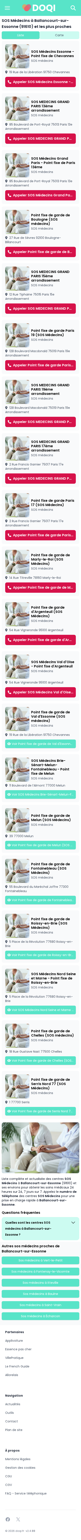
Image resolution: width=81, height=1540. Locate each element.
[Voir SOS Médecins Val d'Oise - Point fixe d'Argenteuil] (40, 676)
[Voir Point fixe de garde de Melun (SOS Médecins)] (40, 829)
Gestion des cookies (20, 1468)
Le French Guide (17, 1366)
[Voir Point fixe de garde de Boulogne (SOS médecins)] (40, 233)
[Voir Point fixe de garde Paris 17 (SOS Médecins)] (40, 517)
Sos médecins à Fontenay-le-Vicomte (40, 1271)
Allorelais (11, 1375)
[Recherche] (73, 8)
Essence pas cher (18, 1349)
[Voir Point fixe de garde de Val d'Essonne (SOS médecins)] (40, 727)
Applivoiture (14, 1340)
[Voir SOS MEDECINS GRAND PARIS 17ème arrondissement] (40, 460)
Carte (59, 35)
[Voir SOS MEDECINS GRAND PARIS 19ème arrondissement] (40, 403)
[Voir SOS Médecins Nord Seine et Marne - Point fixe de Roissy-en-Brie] (40, 991)
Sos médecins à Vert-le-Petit (41, 1260)
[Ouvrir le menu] (7, 8)
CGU (8, 1476)
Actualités (12, 1404)
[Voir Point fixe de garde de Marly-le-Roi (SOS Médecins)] (40, 571)
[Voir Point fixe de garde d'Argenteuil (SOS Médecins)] (40, 624)
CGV (8, 1485)
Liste (20, 35)
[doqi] (39, 8)
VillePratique (14, 1358)
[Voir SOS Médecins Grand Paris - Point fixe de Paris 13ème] (40, 177)
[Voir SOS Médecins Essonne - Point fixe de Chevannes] (40, 66)
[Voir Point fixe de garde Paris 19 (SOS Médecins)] (40, 347)
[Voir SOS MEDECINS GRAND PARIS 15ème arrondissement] (40, 290)
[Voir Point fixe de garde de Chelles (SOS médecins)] (40, 1044)
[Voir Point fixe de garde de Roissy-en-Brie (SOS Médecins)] (40, 936)
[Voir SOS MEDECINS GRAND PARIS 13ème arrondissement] (40, 120)
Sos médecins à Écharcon (40, 1316)
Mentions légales (17, 1459)
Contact (11, 1421)
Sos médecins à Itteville (40, 1283)
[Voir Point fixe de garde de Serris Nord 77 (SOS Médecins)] (40, 1095)
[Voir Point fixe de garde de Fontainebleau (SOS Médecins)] (40, 881)
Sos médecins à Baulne (40, 1294)
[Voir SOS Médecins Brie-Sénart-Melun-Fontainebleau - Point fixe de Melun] (40, 778)
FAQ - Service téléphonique (26, 1493)
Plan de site (13, 1430)
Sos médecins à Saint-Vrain (40, 1305)
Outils (9, 1413)
